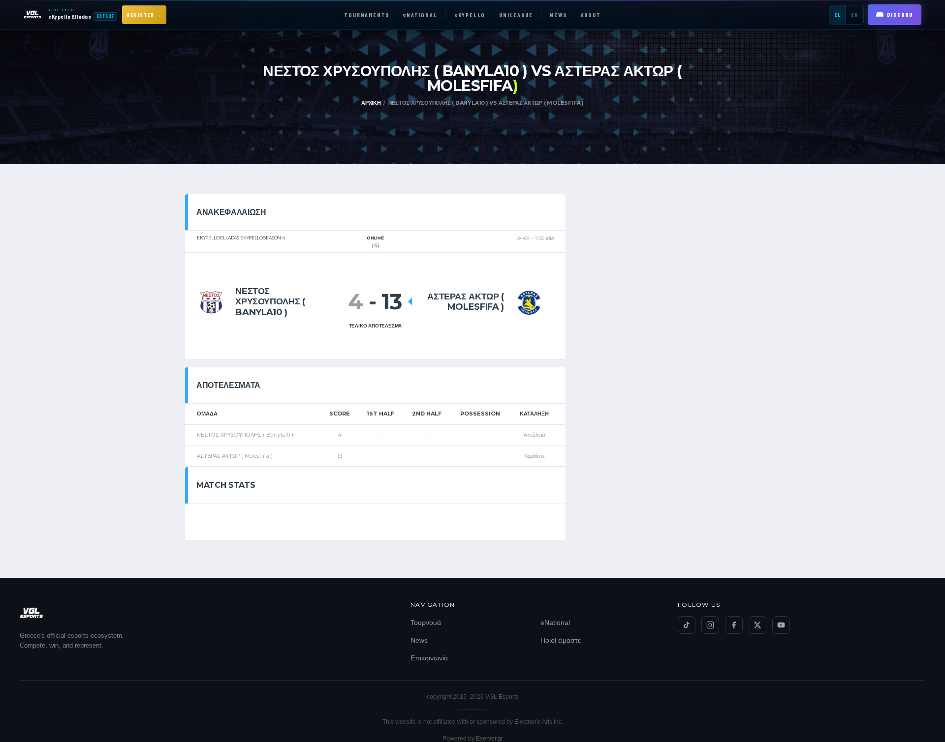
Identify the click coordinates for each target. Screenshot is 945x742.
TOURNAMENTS (366, 14)
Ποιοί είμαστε (560, 640)
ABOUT (591, 14)
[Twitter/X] (757, 625)
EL (837, 14)
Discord (900, 14)
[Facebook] (734, 625)
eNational (555, 622)
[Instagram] (710, 625)
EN (854, 14)
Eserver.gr (489, 738)
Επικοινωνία (429, 658)
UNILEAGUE (516, 14)
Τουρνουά (425, 622)
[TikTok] (686, 625)
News (419, 640)
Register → (144, 15)
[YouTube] (781, 625)
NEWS (558, 14)
